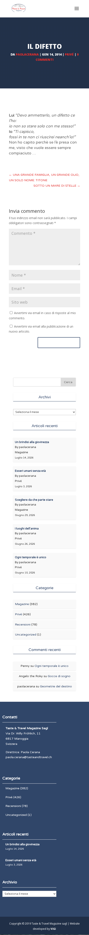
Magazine (22, 604)
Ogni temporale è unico (51, 666)
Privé (69, 54)
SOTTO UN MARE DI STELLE (56, 186)
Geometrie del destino (56, 686)
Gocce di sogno (59, 676)
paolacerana (27, 54)
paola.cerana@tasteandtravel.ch (29, 757)
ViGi (53, 929)
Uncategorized (25, 634)
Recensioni (22, 624)
